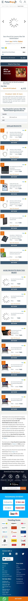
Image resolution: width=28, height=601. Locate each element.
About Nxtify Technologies (7, 576)
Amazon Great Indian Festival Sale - (6, 584)
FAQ (3, 569)
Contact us (19, 579)
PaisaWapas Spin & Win (6, 594)
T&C (3, 54)
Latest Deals (18, 572)
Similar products (14, 126)
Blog (3, 567)
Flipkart (20, 41)
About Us (4, 565)
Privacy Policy (4, 572)
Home (17, 565)
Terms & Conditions (5, 574)
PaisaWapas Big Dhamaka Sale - (6, 582)
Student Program (19, 576)
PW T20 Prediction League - (5, 592)
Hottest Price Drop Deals (20, 574)
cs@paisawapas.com (20, 583)
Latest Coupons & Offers (20, 569)
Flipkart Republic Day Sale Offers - (6, 590)
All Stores (18, 567)
